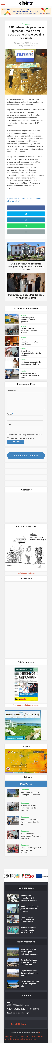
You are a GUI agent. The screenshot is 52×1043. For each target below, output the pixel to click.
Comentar (34, 43)
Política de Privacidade (28, 1039)
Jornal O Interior (19, 1024)
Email (10, 424)
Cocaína (22, 198)
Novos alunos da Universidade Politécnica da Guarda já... (30, 353)
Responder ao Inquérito (26, 455)
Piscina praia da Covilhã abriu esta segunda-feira (30, 983)
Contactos (39, 1036)
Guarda (38, 198)
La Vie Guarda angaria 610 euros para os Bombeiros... (31, 850)
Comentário (11, 391)
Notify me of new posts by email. (21, 438)
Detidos (30, 198)
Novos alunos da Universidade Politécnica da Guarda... (31, 836)
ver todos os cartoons (26, 573)
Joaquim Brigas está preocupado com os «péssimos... (27, 320)
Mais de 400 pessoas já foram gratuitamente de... (31, 793)
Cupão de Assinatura (12, 1039)
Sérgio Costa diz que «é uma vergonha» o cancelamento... (29, 962)
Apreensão (12, 198)
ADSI (40, 1032)
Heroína (11, 201)
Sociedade (26, 24)
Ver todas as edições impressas (26, 705)
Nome (10, 414)
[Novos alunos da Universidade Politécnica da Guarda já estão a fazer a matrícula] (14, 834)
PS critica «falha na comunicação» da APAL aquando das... (29, 342)
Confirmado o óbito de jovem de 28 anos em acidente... (30, 908)
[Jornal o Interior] (26, 2)
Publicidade (30, 1036)
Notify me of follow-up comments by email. (26, 435)
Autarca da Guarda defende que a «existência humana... (29, 951)
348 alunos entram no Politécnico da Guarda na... (30, 822)
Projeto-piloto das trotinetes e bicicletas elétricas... (28, 331)
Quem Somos (9, 1036)
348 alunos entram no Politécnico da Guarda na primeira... (29, 375)
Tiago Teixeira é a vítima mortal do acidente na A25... (28, 919)
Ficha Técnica (20, 1036)
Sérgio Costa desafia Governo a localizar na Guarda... (29, 973)
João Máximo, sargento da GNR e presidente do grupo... (29, 898)
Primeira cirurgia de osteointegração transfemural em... (28, 930)
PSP (18, 201)
